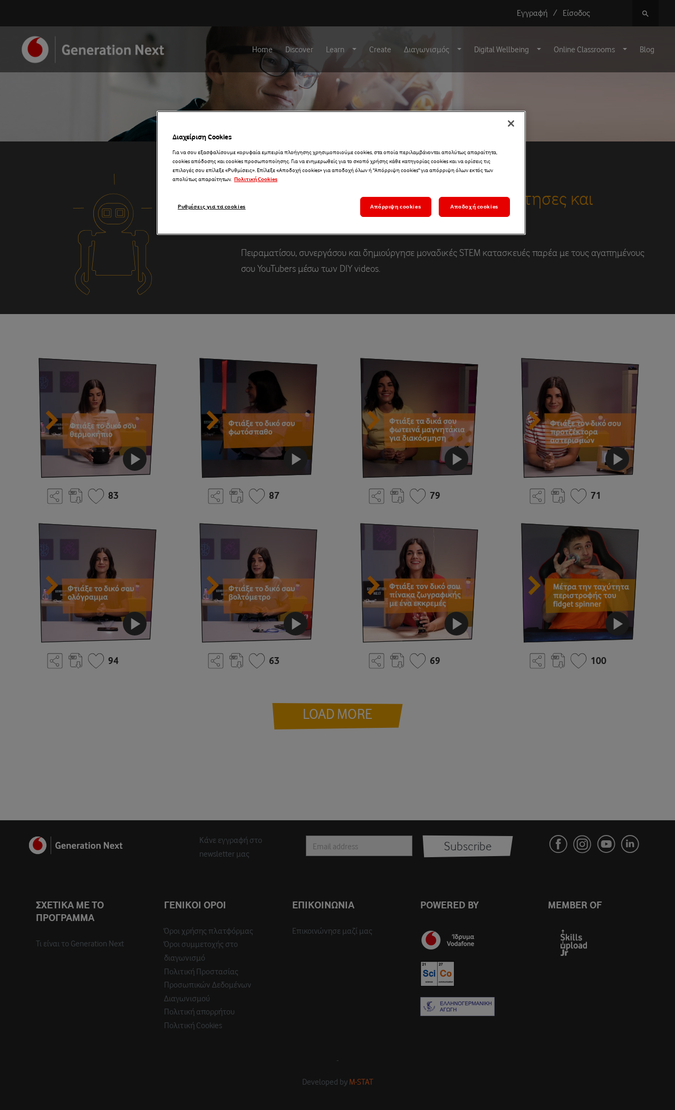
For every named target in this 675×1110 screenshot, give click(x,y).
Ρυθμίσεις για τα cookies (212, 206)
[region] (341, 173)
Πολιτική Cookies (255, 179)
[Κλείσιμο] (511, 123)
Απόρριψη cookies (395, 206)
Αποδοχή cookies (474, 206)
